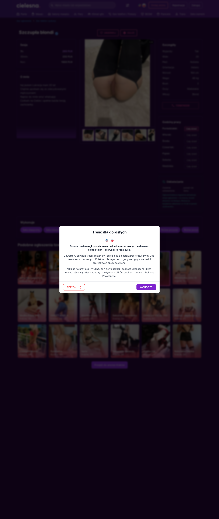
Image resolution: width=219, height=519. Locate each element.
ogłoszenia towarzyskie (102, 246)
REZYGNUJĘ (74, 287)
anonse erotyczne (128, 246)
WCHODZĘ (146, 287)
